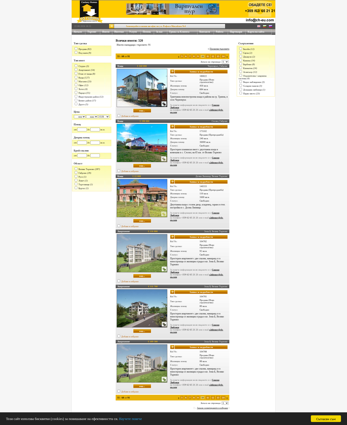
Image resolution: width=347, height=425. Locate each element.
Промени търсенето (219, 48)
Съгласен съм (326, 418)
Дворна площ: (177, 89)
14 (223, 56)
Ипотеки (119, 31)
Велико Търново (86, 169)
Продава (83, 49)
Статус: (174, 93)
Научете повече (130, 419)
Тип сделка (80, 43)
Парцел (82, 93)
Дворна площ (82, 137)
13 (218, 56)
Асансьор (247, 72)
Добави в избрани (130, 116)
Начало (78, 31)
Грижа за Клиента (179, 31)
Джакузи (247, 57)
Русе (81, 177)
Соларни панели (251, 86)
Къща (81, 77)
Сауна (246, 53)
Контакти (204, 31)
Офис (81, 85)
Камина (246, 60)
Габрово (83, 173)
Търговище (84, 184)
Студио (82, 66)
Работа (219, 31)
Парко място (249, 93)
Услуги (133, 31)
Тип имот (79, 60)
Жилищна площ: (178, 85)
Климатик (247, 68)
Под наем (83, 53)
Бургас (82, 188)
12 (213, 56)
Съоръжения (245, 43)
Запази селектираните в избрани (212, 408)
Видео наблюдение (252, 82)
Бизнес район (85, 100)
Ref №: (173, 76)
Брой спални (81, 150)
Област (78, 163)
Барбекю (247, 64)
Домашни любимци (252, 89)
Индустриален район (89, 97)
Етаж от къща (85, 74)
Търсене (91, 31)
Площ (77, 124)
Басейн (246, 49)
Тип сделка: (176, 81)
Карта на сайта (256, 31)
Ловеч (81, 180)
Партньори (236, 31)
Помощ (147, 31)
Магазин (83, 81)
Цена (77, 111)
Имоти (105, 31)
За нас (159, 31)
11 (208, 56)
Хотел (81, 89)
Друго (82, 104)
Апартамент (84, 70)
